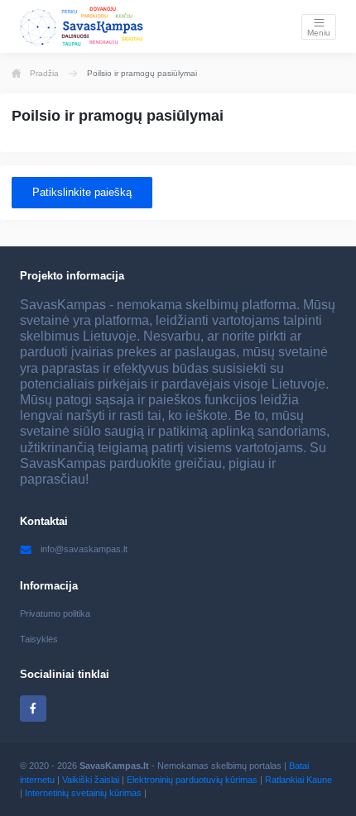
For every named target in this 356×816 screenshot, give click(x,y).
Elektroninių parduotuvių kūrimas (192, 780)
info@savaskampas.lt (84, 549)
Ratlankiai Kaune (298, 780)
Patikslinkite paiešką (82, 192)
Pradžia (44, 73)
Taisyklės (39, 639)
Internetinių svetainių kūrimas (83, 793)
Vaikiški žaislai (90, 780)
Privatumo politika (55, 613)
